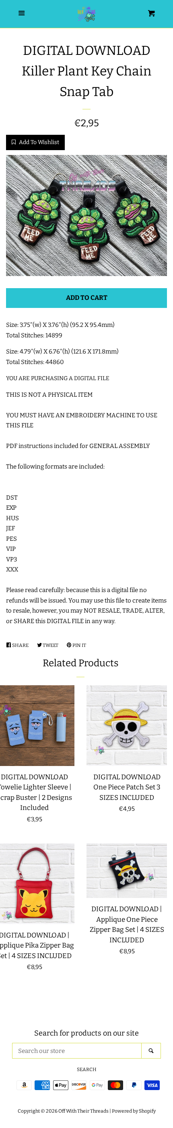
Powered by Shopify (134, 1111)
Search (87, 1069)
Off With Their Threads (83, 1111)
